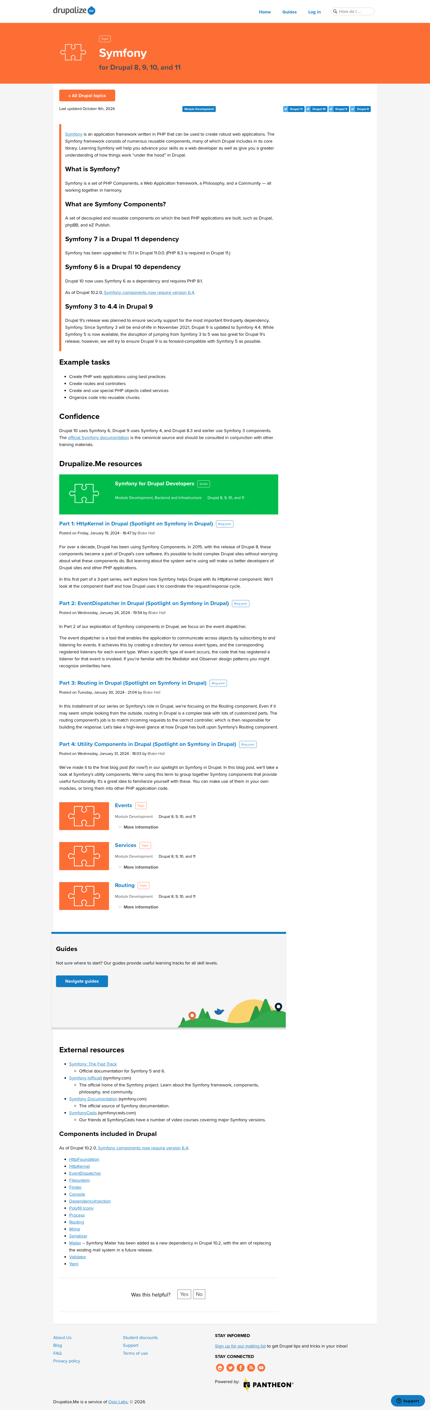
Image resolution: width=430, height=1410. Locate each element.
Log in (314, 12)
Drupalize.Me (75, 10)
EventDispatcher (85, 1173)
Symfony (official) (85, 1078)
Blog (57, 1345)
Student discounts (140, 1337)
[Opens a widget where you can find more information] (408, 1401)
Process (77, 1215)
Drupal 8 (363, 109)
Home (265, 12)
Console (77, 1194)
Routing (76, 1222)
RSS (251, 1368)
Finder (75, 1187)
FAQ (57, 1353)
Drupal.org (220, 1368)
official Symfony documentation (98, 437)
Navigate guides (82, 981)
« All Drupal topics (87, 95)
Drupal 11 (296, 109)
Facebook (241, 1368)
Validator (77, 1257)
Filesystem (79, 1180)
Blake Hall (146, 533)
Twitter (230, 1368)
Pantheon (269, 1385)
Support (130, 1345)
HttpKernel (79, 1166)
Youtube (261, 1368)
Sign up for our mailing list (240, 1346)
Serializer (78, 1236)
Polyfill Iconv (81, 1208)
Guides (289, 12)
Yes (184, 1294)
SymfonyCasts (83, 1113)
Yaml (73, 1264)
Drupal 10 (319, 109)
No (199, 1294)
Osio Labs (117, 1402)
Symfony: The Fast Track (93, 1064)
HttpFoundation (84, 1159)
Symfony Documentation (93, 1099)
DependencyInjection (90, 1201)
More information (141, 827)
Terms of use (135, 1353)
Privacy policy (66, 1361)
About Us (62, 1337)
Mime (74, 1229)
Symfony (73, 134)
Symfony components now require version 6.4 (149, 292)
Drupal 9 (341, 109)
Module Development (199, 109)
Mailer (75, 1243)
